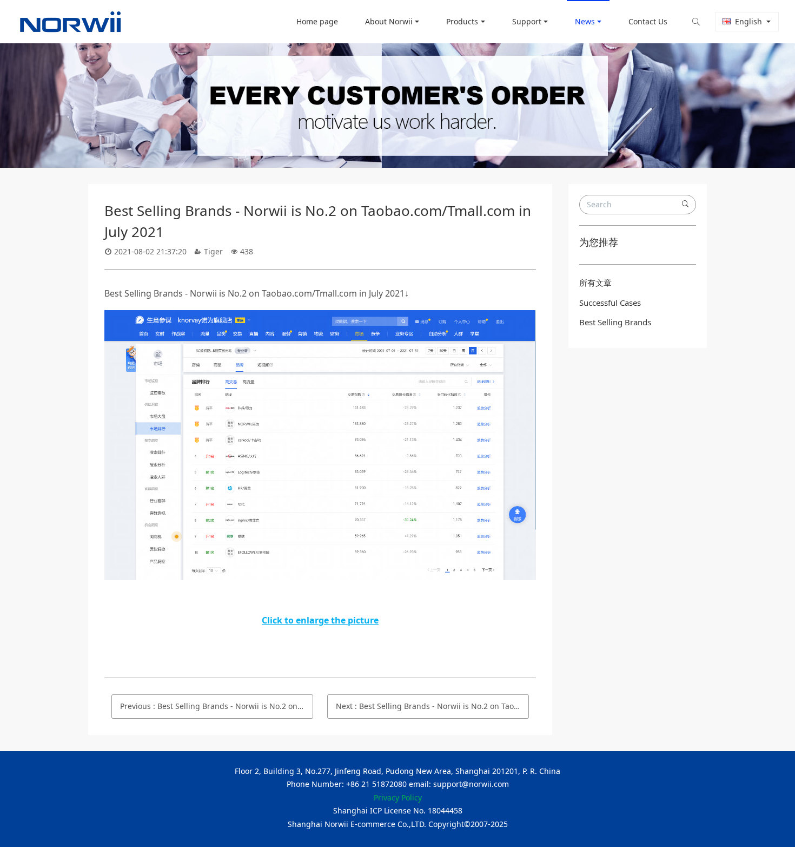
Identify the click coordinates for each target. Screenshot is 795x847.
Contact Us (647, 21)
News (585, 21)
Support (526, 21)
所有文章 (595, 282)
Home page (317, 21)
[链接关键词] (320, 318)
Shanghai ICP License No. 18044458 (397, 810)
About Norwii (389, 21)
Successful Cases (610, 302)
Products (462, 21)
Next (432, 706)
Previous (216, 706)
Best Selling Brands (615, 322)
